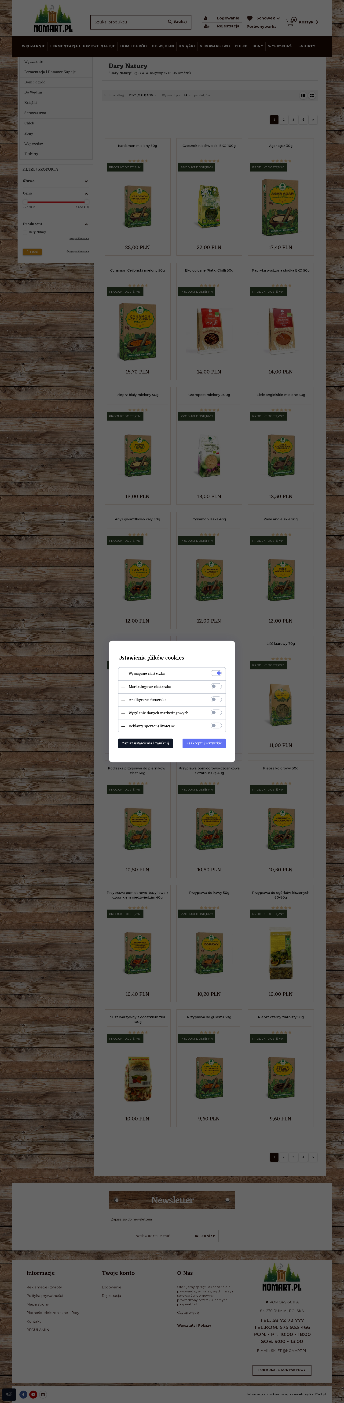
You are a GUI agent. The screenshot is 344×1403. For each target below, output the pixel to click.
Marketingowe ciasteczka (150, 687)
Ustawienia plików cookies (151, 658)
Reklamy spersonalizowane (152, 726)
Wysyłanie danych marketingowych (158, 713)
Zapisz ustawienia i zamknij (145, 743)
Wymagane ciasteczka (147, 674)
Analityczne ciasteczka (147, 700)
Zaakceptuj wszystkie (204, 743)
